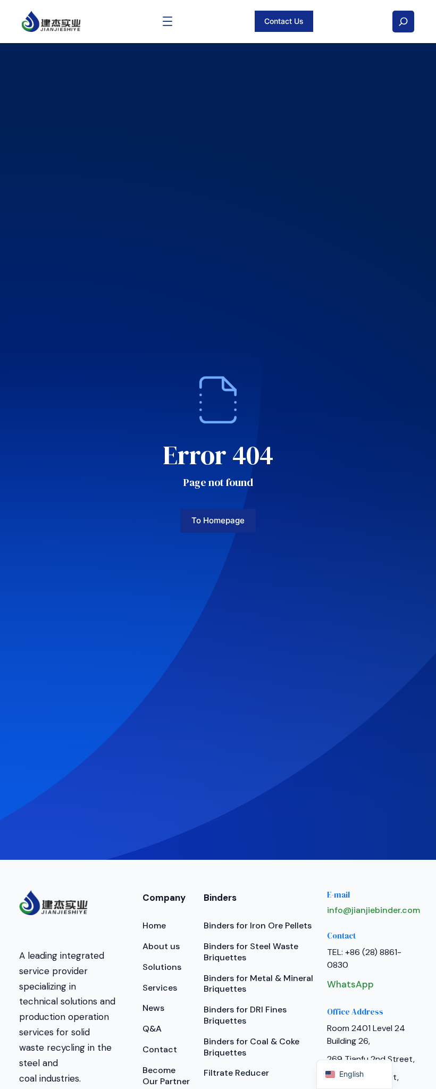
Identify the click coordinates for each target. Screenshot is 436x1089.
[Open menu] (167, 21)
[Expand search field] (403, 21)
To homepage (218, 520)
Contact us (284, 21)
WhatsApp (350, 984)
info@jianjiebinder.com (373, 910)
